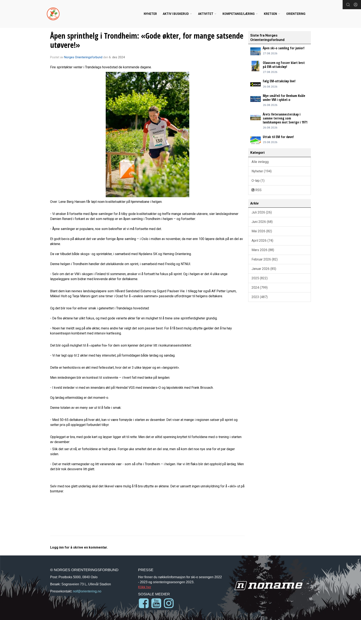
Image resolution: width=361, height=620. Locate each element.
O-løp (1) (258, 181)
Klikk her (144, 587)
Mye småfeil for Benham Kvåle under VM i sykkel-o (284, 97)
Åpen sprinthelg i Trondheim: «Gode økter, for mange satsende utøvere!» (146, 40)
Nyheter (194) (262, 171)
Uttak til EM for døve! (278, 137)
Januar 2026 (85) (264, 269)
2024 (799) (260, 288)
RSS (258, 190)
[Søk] (348, 4)
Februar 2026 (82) (265, 259)
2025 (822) (260, 278)
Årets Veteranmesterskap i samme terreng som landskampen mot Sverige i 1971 (285, 118)
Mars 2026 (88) (263, 250)
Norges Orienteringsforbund (83, 57)
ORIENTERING (295, 13)
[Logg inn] (355, 4)
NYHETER (150, 13)
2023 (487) (260, 297)
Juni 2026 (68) (262, 222)
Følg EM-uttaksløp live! (279, 81)
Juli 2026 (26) (262, 212)
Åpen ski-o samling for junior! (283, 48)
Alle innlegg (260, 162)
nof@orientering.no (87, 591)
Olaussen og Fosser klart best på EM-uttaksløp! (284, 64)
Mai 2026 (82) (262, 231)
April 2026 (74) (262, 241)
